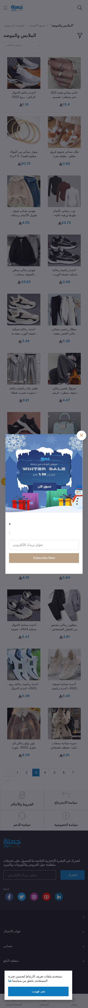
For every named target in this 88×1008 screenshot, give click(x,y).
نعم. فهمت (38, 991)
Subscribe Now (44, 558)
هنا (10, 980)
